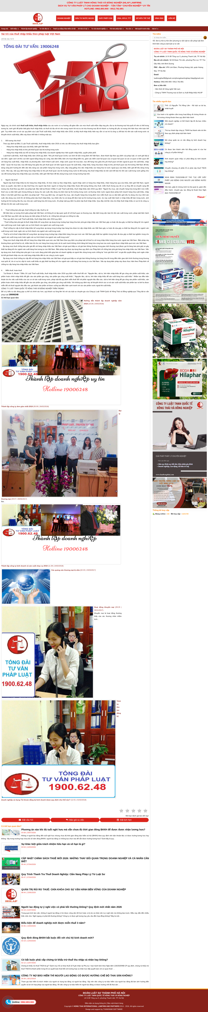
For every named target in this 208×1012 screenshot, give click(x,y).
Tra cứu (128, 29)
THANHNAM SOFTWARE (113, 1009)
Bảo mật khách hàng (115, 1003)
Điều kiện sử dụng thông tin (95, 1003)
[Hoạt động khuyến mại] (47, 697)
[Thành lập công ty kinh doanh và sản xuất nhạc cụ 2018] (61, 563)
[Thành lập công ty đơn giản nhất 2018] (61, 404)
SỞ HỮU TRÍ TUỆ (143, 18)
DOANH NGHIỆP (63, 18)
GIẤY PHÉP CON (105, 18)
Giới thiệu (13, 29)
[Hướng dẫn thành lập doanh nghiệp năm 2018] (42, 342)
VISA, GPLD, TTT (124, 18)
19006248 (13, 294)
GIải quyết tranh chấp (142, 29)
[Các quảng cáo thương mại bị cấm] (26, 603)
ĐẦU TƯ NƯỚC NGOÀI (84, 18)
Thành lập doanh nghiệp (29, 29)
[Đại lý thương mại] (59, 496)
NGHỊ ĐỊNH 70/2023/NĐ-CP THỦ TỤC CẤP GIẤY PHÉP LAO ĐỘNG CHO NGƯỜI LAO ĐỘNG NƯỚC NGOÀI (185, 180)
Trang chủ (4, 29)
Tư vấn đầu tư (44, 29)
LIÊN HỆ (171, 18)
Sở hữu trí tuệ (82, 29)
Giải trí (154, 29)
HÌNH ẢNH (159, 18)
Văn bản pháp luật (116, 29)
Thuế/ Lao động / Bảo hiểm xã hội (64, 29)
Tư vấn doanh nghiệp (98, 29)
